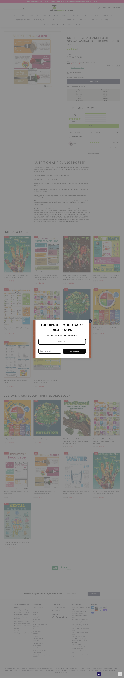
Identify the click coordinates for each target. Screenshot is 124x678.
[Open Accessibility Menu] (99, 674)
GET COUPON (74, 351)
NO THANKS (62, 342)
